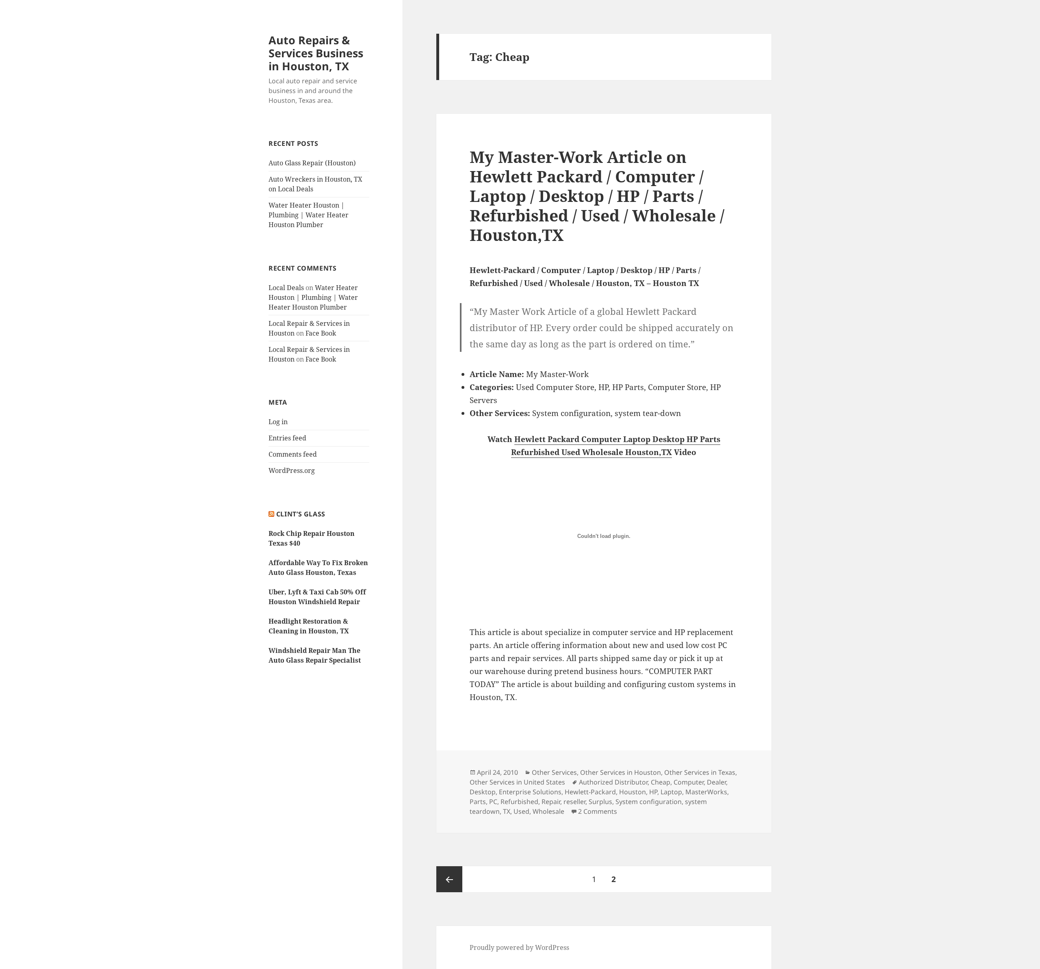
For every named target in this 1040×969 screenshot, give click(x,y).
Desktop (483, 791)
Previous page (449, 879)
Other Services (554, 772)
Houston (632, 791)
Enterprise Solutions (530, 791)
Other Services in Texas (699, 772)
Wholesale (548, 811)
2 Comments (597, 811)
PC (493, 801)
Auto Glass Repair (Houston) (312, 162)
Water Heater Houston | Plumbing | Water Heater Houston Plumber (309, 215)
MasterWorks (706, 791)
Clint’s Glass (300, 513)
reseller (574, 801)
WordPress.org (292, 470)
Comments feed (293, 454)
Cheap (660, 782)
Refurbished (519, 801)
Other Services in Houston (620, 772)
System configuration (648, 801)
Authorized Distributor (613, 782)
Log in (278, 421)
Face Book (321, 333)
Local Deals (286, 287)
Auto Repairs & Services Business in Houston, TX (316, 53)
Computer (689, 782)
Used (521, 811)
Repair (551, 801)
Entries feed (287, 438)
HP (653, 791)
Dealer (716, 782)
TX (506, 811)
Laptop (671, 791)
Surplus (600, 801)
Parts (478, 801)
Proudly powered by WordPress (519, 947)
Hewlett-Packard (590, 791)
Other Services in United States (517, 782)
